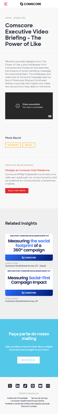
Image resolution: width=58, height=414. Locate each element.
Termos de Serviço (39, 398)
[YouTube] (40, 387)
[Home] (30, 4)
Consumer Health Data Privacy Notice (27, 401)
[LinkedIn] (18, 387)
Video (8, 18)
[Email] (48, 387)
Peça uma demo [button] (17, 191)
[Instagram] (33, 387)
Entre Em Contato (29, 406)
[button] (5, 4)
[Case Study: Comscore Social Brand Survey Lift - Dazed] (29, 247)
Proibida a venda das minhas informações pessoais (27, 404)
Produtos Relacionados (19, 165)
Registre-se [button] (28, 360)
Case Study (11, 263)
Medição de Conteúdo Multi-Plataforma (27, 170)
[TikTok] (25, 387)
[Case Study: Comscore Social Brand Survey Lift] (29, 282)
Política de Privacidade (17, 398)
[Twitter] (10, 387)
